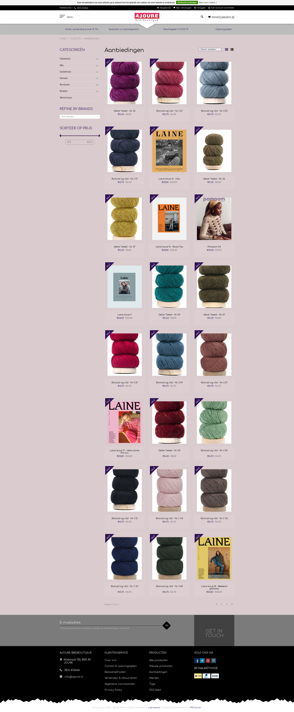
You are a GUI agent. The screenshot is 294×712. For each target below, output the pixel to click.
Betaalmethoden (115, 672)
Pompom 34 (214, 247)
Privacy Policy (113, 690)
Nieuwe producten (161, 666)
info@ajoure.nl (73, 676)
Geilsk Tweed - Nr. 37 (124, 247)
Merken (154, 678)
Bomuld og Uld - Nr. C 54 (169, 518)
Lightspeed (154, 707)
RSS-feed (155, 690)
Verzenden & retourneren (121, 678)
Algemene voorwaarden (120, 684)
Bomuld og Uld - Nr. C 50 (124, 586)
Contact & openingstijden (121, 666)
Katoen (64, 78)
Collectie (75, 39)
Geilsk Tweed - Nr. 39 (169, 315)
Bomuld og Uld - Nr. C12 (125, 518)
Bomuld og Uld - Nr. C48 (169, 586)
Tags (152, 684)
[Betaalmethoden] (198, 675)
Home (63, 39)
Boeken (64, 91)
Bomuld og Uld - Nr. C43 (214, 450)
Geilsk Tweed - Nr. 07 (214, 315)
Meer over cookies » (208, 3)
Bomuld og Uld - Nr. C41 (124, 382)
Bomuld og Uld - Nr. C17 (125, 179)
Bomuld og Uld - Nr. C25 (214, 111)
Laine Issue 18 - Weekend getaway (214, 587)
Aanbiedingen (92, 39)
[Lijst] (232, 49)
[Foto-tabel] (227, 49)
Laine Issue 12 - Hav (169, 179)
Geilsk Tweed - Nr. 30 (169, 450)
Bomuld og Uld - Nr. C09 (169, 382)
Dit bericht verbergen (187, 3)
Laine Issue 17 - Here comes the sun (124, 451)
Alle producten (158, 660)
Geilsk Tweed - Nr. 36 (214, 179)
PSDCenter (195, 707)
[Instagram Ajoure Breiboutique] (213, 660)
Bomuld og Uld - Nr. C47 (214, 382)
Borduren (65, 85)
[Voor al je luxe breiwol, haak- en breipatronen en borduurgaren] (146, 17)
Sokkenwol (65, 72)
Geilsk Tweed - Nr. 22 (124, 111)
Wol (62, 65)
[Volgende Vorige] (232, 604)
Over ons (110, 660)
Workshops (66, 98)
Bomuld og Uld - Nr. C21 (169, 111)
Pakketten (65, 59)
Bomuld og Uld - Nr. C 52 (214, 518)
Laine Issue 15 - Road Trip (169, 247)
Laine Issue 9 (124, 315)
